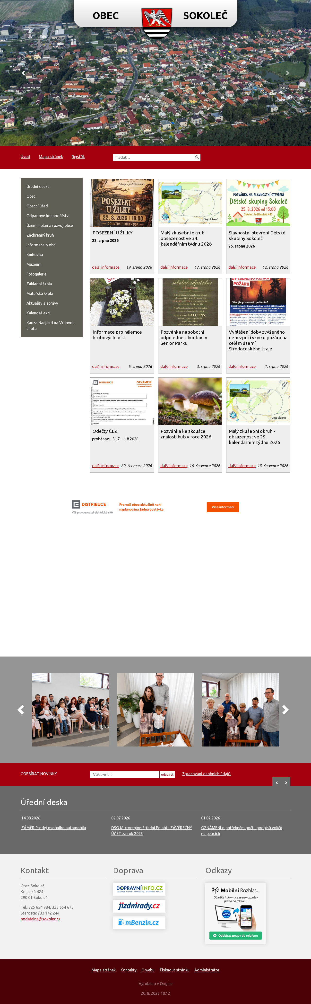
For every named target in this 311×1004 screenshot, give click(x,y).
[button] (23, 73)
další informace (105, 267)
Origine (166, 983)
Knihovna (34, 254)
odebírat (167, 774)
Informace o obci (41, 245)
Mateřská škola (39, 293)
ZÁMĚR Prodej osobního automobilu (53, 828)
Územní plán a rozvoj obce (49, 225)
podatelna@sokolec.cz (40, 919)
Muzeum (34, 264)
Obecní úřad (37, 206)
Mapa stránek (51, 156)
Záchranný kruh (40, 235)
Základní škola (39, 284)
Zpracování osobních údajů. (206, 774)
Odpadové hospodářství (47, 215)
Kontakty (129, 970)
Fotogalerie (36, 274)
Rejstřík (78, 156)
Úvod (25, 156)
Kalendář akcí (38, 313)
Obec (30, 196)
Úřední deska (38, 186)
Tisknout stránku (174, 970)
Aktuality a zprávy (42, 303)
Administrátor (206, 970)
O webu (148, 970)
